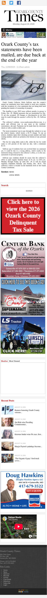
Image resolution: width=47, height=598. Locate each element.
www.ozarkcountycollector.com (31, 122)
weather (18, 390)
